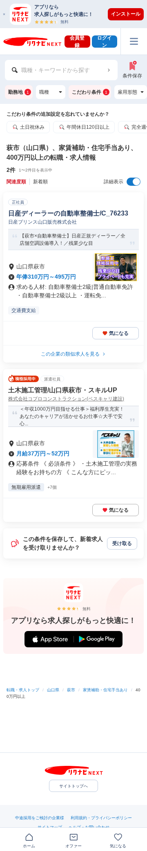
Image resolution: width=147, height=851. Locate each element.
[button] (77, 14)
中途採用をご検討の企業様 (39, 818)
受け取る (122, 543)
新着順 (40, 182)
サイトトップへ (73, 786)
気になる (119, 333)
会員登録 (77, 41)
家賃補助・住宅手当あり (105, 690)
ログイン (104, 41)
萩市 (71, 690)
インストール (125, 14)
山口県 (53, 690)
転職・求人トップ (23, 690)
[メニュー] (133, 41)
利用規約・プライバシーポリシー (101, 818)
